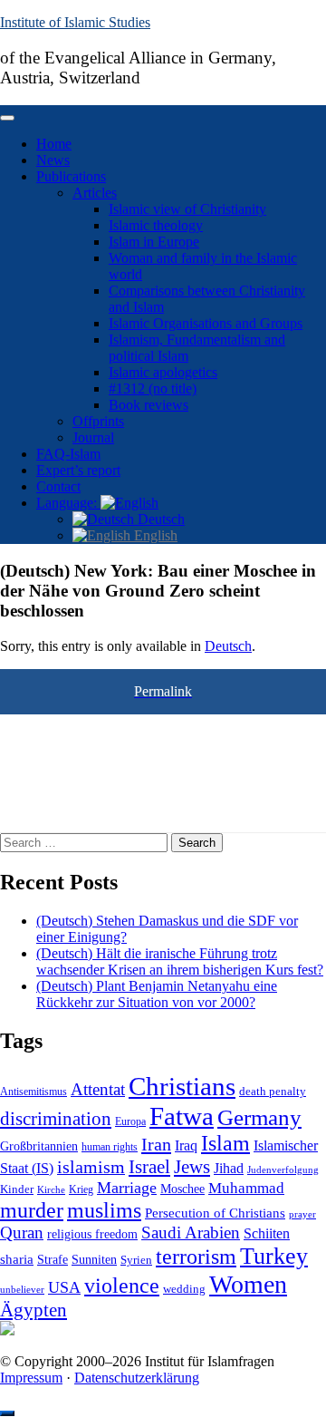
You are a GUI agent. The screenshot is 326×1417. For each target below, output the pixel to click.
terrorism (196, 1256)
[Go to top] (7, 1413)
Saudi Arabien (190, 1232)
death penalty (272, 1091)
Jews (192, 1167)
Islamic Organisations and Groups (205, 323)
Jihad (229, 1168)
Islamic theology (156, 225)
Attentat (98, 1089)
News (53, 160)
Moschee (182, 1189)
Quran (21, 1232)
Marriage (127, 1188)
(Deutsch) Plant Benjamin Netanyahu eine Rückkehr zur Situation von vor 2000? (156, 994)
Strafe (52, 1260)
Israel (149, 1167)
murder (31, 1210)
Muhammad (246, 1188)
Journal (93, 437)
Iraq (186, 1146)
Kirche (51, 1190)
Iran (156, 1144)
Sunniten (94, 1259)
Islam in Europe (154, 241)
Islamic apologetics (163, 372)
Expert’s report (78, 470)
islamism (91, 1167)
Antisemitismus (33, 1091)
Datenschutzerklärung (136, 1377)
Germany (259, 1117)
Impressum (31, 1377)
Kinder (17, 1189)
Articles (94, 192)
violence (121, 1285)
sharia (17, 1259)
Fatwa (181, 1116)
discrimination (55, 1119)
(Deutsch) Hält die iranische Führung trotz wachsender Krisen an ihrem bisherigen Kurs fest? (179, 961)
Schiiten (267, 1234)
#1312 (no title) (153, 388)
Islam (225, 1143)
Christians (182, 1086)
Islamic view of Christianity (187, 209)
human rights (110, 1146)
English (153, 535)
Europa (130, 1121)
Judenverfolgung (283, 1169)
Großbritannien (39, 1146)
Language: (68, 502)
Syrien (136, 1260)
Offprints (98, 421)
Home (54, 143)
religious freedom (92, 1234)
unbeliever (22, 1289)
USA (64, 1287)
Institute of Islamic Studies (75, 22)
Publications (71, 176)
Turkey (274, 1256)
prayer (302, 1213)
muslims (104, 1210)
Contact (58, 486)
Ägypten (33, 1309)
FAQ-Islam (68, 453)
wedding (184, 1289)
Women (248, 1284)
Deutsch (159, 519)
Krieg (81, 1189)
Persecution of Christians (215, 1212)
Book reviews (148, 404)
